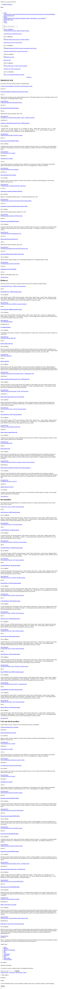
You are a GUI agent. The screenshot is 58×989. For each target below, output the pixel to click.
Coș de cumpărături (8, 29)
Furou (5, 947)
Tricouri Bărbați (16, 18)
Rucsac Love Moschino (9, 950)
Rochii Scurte (26, 14)
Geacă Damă (46, 14)
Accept (2, 986)
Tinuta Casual (7, 958)
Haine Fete (6, 955)
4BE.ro (25, 972)
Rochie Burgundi (8, 959)
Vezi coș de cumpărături (9, 74)
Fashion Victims (4, 972)
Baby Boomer (19, 972)
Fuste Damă (32, 14)
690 (4, 951)
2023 (5, 952)
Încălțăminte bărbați (24, 18)
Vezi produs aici (4, 101)
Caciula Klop (7, 954)
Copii (5, 21)
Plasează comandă (19, 74)
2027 (5, 956)
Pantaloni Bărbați (8, 18)
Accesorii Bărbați (41, 18)
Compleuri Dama (8, 14)
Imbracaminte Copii (8, 19)
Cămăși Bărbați (33, 18)
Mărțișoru (6, 948)
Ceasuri (5, 22)
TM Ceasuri (12, 972)
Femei (5, 13)
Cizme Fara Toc (10, 15)
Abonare (17, 971)
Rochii (20, 14)
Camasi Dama (15, 14)
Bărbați (5, 17)
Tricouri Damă (38, 14)
